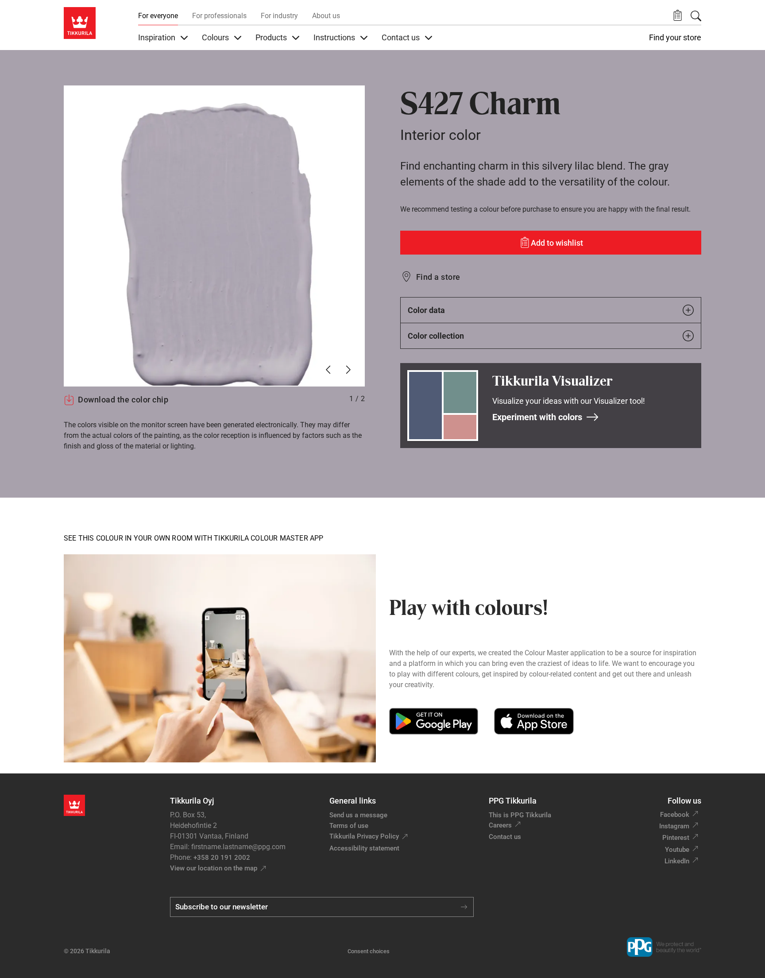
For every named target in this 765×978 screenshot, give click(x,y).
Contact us (505, 837)
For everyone (158, 16)
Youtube (677, 850)
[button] (678, 16)
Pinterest (675, 838)
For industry (279, 16)
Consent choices (369, 951)
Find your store (675, 37)
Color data (426, 310)
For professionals (219, 16)
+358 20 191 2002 (221, 858)
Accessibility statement (364, 848)
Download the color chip (123, 399)
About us (326, 16)
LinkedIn (677, 861)
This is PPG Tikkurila (520, 815)
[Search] (696, 16)
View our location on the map (213, 868)
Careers (500, 825)
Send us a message (358, 815)
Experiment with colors (537, 417)
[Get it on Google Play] (433, 721)
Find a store (438, 277)
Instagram (674, 826)
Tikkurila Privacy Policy (364, 836)
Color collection (436, 335)
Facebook (674, 815)
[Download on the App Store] (533, 721)
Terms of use (348, 826)
